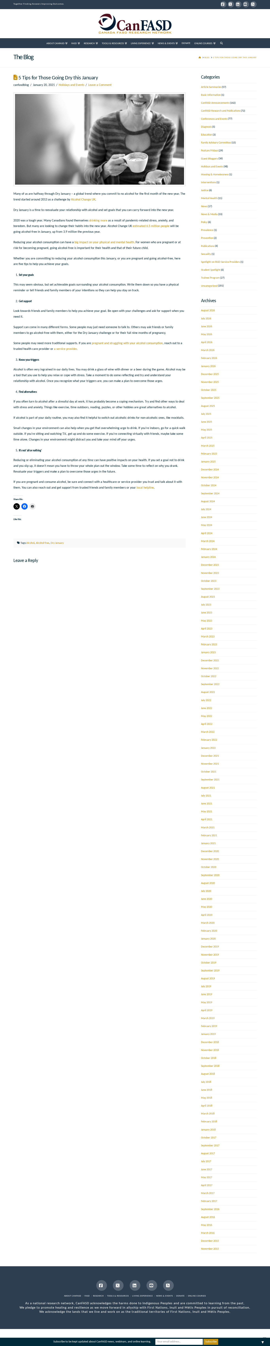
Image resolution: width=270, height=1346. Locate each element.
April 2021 (206, 819)
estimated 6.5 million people (151, 226)
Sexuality (206, 254)
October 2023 (208, 581)
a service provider (65, 349)
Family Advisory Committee (216, 142)
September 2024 (210, 493)
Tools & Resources (118, 1296)
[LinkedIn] (238, 4)
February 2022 (209, 739)
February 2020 (209, 930)
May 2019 (206, 1002)
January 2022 (208, 748)
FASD (87, 1296)
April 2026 (206, 342)
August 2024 (208, 501)
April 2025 (206, 437)
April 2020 (206, 915)
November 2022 (210, 668)
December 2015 (210, 1241)
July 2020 (206, 891)
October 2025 (208, 390)
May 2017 (206, 1177)
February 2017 (209, 1201)
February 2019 (209, 1026)
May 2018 (206, 1097)
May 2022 (206, 716)
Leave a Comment (99, 85)
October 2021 (208, 771)
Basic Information (211, 95)
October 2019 (208, 962)
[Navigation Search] (221, 43)
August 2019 (208, 978)
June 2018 (206, 1090)
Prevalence (207, 230)
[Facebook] (223, 4)
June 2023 (206, 612)
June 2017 (206, 1169)
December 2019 (210, 946)
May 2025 (206, 429)
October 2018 (208, 1058)
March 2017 (207, 1193)
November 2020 (210, 859)
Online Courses (197, 1296)
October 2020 (208, 867)
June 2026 (206, 326)
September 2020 (210, 875)
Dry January (57, 543)
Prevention (207, 238)
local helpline (145, 487)
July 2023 (206, 604)
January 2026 (208, 366)
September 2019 (210, 970)
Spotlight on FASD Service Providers (220, 262)
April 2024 (206, 533)
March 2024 (207, 541)
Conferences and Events (214, 119)
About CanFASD (72, 1296)
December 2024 (210, 469)
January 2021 (208, 843)
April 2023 (206, 628)
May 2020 (206, 907)
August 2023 (208, 596)
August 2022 (208, 692)
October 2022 (208, 676)
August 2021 (208, 787)
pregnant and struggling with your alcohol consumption (127, 343)
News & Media (209, 214)
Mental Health (209, 198)
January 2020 (208, 938)
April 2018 (206, 1105)
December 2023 (210, 565)
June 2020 (206, 899)
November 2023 (210, 573)
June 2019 (206, 994)
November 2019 (210, 954)
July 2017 (206, 1161)
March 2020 (207, 923)
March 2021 (207, 827)
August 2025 (208, 406)
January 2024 (208, 557)
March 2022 (207, 732)
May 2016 (206, 1225)
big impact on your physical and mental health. (105, 242)
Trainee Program (210, 277)
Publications (207, 246)
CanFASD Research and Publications (220, 110)
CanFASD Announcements (215, 103)
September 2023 (210, 589)
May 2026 (206, 334)
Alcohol (30, 543)
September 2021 (210, 779)
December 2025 (210, 374)
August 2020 (208, 883)
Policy (204, 222)
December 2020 (210, 851)
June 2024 (206, 517)
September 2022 (210, 684)
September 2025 (210, 398)
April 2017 (206, 1185)
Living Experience (142, 1296)
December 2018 (210, 1042)
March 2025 (207, 445)
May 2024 (206, 525)
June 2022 (206, 708)
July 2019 (206, 986)
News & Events (164, 1296)
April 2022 (206, 724)
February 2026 (209, 358)
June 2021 (206, 803)
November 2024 (210, 477)
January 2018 (208, 1129)
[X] (231, 4)
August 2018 (208, 1074)
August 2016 (208, 1217)
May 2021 (206, 811)
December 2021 (210, 756)
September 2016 (210, 1209)
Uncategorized (209, 286)
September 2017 (210, 1145)
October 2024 (208, 485)
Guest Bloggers (209, 158)
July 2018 (206, 1082)
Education (206, 134)
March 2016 (207, 1233)
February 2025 (209, 453)
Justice (204, 190)
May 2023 (206, 620)
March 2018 (207, 1113)
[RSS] (253, 4)
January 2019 (208, 1034)
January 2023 (208, 652)
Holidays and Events (71, 85)
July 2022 (206, 700)
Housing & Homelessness (214, 174)
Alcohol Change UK (83, 199)
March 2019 (207, 1018)
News (204, 206)
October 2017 (208, 1137)
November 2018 (210, 1050)
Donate (180, 1296)
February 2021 (209, 835)
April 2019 (206, 1010)
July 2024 (206, 509)
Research (98, 1296)
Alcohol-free (42, 543)
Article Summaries (211, 87)
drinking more (98, 220)
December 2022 (210, 660)
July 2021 (206, 795)
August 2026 (208, 310)
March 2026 (207, 350)
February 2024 (209, 549)
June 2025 (206, 422)
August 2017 (208, 1153)
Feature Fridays (209, 150)
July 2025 (206, 414)
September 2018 (210, 1066)
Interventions (208, 182)
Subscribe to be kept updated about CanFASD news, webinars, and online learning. (102, 1341)
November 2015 (210, 1248)
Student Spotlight (210, 270)
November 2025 (210, 382)
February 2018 (209, 1121)
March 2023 (207, 636)
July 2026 (206, 318)
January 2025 (208, 461)
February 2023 (209, 644)
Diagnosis (206, 126)
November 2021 (210, 763)
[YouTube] (246, 4)
